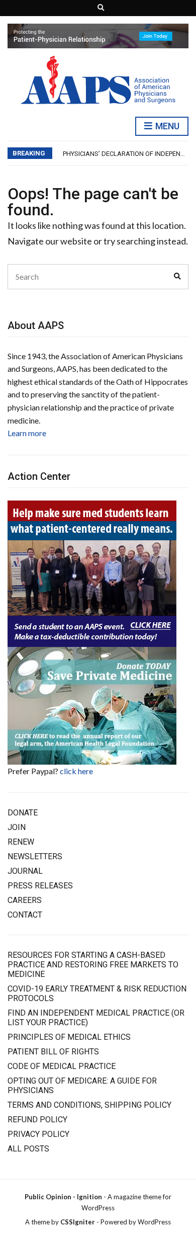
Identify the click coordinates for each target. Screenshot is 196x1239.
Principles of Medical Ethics (69, 1037)
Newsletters (35, 856)
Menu (166, 126)
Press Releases (40, 885)
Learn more (27, 433)
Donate (23, 812)
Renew (21, 842)
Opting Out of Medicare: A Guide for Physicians (82, 1085)
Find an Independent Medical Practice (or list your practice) (96, 1017)
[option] (125, 153)
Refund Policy (37, 1119)
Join (17, 827)
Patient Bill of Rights (53, 1051)
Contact (25, 915)
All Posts (28, 1148)
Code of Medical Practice (62, 1066)
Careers (25, 900)
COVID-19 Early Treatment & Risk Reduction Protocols (97, 993)
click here (76, 771)
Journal (25, 871)
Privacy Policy (38, 1134)
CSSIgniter (77, 1222)
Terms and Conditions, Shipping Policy (89, 1105)
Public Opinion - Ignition (63, 1197)
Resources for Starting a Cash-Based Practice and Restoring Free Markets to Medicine (93, 964)
